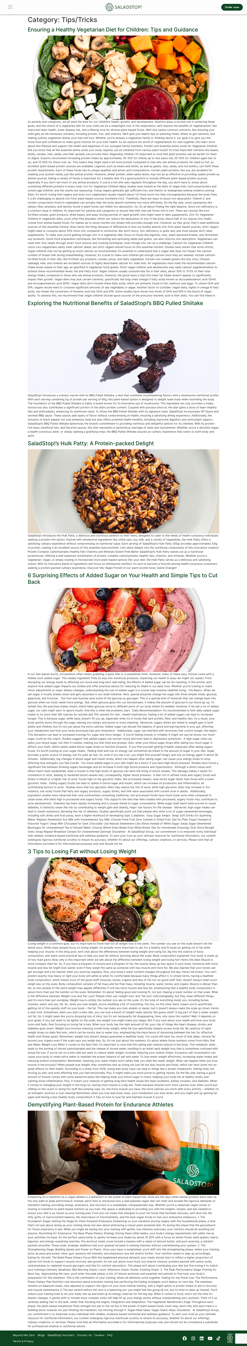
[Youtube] (210, 1338)
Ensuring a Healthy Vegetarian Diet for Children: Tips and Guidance (113, 29)
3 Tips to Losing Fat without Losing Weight (82, 851)
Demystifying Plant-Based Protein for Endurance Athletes (100, 1104)
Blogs (41, 1335)
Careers (99, 1335)
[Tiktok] (218, 1338)
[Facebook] (185, 1338)
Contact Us (84, 1335)
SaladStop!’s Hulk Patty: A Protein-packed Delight (91, 443)
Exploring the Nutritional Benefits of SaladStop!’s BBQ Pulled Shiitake (115, 303)
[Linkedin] (201, 1338)
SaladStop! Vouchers (60, 1335)
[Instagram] (193, 1338)
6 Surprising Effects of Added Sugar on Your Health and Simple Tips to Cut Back (123, 578)
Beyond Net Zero (24, 1335)
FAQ (109, 1335)
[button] (22, 7)
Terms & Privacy (23, 1341)
